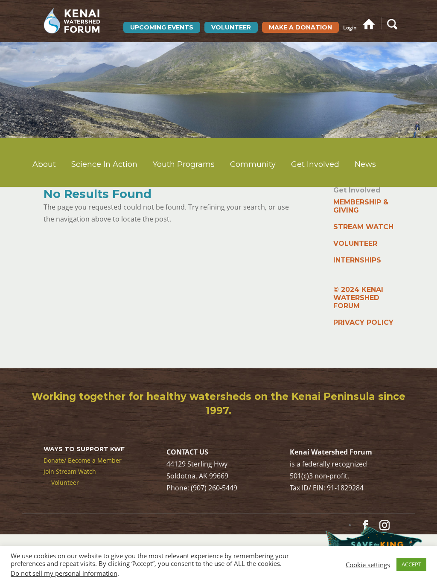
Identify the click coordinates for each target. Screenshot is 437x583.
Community (253, 164)
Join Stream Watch (70, 471)
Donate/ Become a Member (83, 460)
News (365, 164)
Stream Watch (363, 227)
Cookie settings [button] (368, 564)
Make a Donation (300, 27)
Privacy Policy (363, 322)
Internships (357, 260)
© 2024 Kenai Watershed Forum (358, 298)
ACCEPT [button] (411, 564)
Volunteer (231, 27)
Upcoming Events (161, 27)
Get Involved (315, 164)
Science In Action (104, 164)
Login (350, 27)
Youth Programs (184, 164)
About (44, 164)
